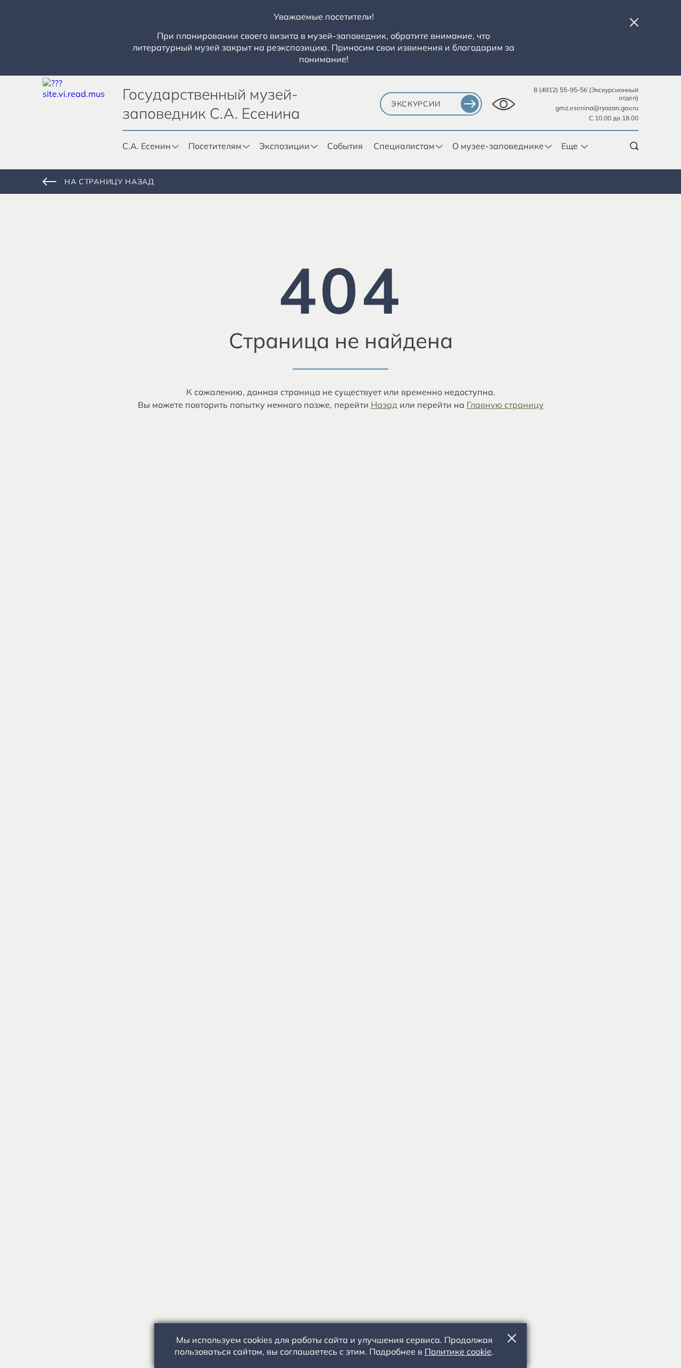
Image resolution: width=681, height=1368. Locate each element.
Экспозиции (284, 146)
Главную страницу (505, 404)
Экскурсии (415, 104)
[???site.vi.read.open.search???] (634, 146)
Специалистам (404, 146)
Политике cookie (458, 1351)
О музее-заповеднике (498, 146)
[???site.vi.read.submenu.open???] (174, 147)
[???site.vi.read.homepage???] (74, 109)
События (345, 146)
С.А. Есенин (146, 146)
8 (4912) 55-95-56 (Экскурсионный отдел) (586, 94)
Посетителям (215, 146)
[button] (634, 22)
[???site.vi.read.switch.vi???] (503, 104)
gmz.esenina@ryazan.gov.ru (596, 108)
